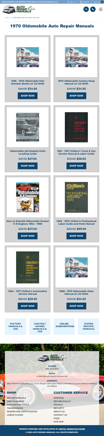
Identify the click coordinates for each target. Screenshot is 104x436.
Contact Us (60, 415)
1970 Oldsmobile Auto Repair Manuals (26, 17)
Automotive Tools (18, 404)
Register (86, 2)
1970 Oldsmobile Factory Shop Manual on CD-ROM (76, 82)
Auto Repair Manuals (43, 432)
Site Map (59, 421)
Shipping (59, 398)
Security (59, 408)
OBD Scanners (15, 401)
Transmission (15, 408)
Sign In (72, 2)
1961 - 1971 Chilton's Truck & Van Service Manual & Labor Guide (76, 152)
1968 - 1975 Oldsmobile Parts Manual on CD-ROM (76, 292)
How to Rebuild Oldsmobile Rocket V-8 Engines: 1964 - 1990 (27, 222)
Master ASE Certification (22, 411)
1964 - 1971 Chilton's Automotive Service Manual (27, 292)
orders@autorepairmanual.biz (52, 376)
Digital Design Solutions (72, 429)
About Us (59, 411)
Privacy (58, 404)
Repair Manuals (16, 398)
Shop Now (27, 95)
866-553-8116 (93, 9)
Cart (98, 2)
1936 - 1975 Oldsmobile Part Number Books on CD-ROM (27, 82)
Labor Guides (15, 415)
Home (7, 17)
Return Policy (62, 401)
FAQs (56, 418)
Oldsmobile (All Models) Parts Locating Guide (27, 152)
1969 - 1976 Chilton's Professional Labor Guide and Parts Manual (76, 222)
